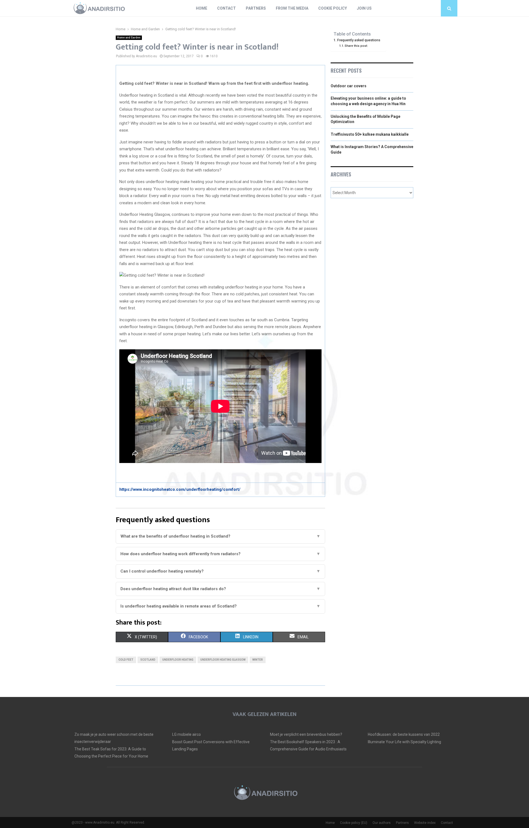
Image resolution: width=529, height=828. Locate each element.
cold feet (125, 659)
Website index (425, 823)
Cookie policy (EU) (353, 823)
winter (257, 659)
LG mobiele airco (186, 734)
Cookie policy (332, 8)
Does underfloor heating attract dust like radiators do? (220, 588)
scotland (147, 659)
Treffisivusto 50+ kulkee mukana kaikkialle (370, 134)
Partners (256, 8)
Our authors (382, 823)
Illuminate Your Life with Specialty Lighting (404, 742)
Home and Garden (129, 37)
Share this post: (356, 46)
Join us (364, 8)
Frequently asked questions (358, 40)
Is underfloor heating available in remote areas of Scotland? (220, 606)
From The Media (292, 8)
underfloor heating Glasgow (222, 659)
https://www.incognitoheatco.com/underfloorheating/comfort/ (180, 489)
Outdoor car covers (348, 86)
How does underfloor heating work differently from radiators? (220, 553)
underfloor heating (177, 659)
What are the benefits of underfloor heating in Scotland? (220, 536)
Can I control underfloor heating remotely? (220, 571)
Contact (226, 8)
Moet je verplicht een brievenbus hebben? (306, 734)
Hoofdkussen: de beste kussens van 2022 (404, 734)
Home (201, 8)
